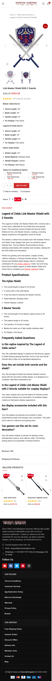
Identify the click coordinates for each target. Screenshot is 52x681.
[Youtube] (4, 565)
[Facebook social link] (9, 199)
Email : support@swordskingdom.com (20, 548)
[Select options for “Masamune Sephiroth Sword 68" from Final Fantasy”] (46, 476)
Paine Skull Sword (10, 498)
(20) (39, 501)
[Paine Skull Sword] (13, 484)
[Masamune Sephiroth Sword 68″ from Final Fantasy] (38, 484)
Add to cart (21, 185)
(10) (14, 501)
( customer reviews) (21, 99)
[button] (5, 45)
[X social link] (12, 199)
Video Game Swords (25, 15)
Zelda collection (23, 264)
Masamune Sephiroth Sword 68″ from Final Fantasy (37, 499)
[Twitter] (16, 565)
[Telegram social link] (25, 199)
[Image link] (14, 522)
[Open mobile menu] (3, 3)
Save (18, 199)
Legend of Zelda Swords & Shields (23, 17)
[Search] (43, 3)
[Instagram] (28, 565)
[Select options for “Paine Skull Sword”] (22, 476)
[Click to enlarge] (7, 64)
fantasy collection (31, 269)
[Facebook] (10, 565)
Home (12, 15)
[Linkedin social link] (22, 199)
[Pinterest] (22, 565)
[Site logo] (26, 3)
